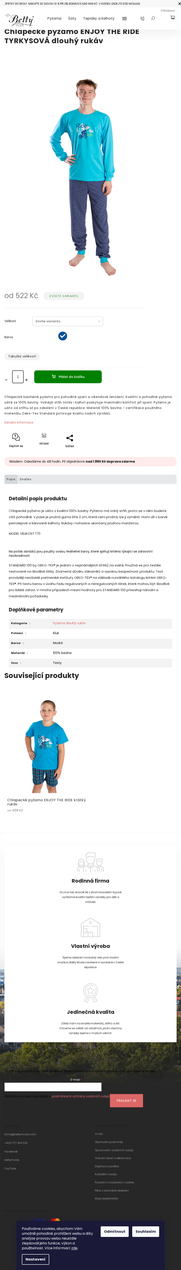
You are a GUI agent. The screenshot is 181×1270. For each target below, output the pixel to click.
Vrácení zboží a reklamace (113, 1158)
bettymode (11, 1160)
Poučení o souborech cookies (114, 1182)
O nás (99, 1134)
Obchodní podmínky (109, 1142)
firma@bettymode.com (20, 1134)
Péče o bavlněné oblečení (112, 1190)
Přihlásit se (126, 1100)
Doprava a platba (107, 1166)
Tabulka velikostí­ (22, 356)
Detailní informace (18, 422)
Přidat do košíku (72, 377)
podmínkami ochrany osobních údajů (81, 1096)
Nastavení (35, 1259)
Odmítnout (114, 1231)
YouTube (10, 1168)
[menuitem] (54, 18)
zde (74, 1248)
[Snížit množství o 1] (7, 380)
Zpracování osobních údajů (114, 1150)
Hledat (153, 18)
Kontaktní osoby (106, 1174)
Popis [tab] (11, 479)
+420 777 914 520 (16, 1143)
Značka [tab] (25, 479)
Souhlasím (146, 1231)
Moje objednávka (106, 1198)
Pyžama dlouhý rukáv (69, 623)
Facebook (11, 1151)
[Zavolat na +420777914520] (147, 18)
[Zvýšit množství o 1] (28, 380)
